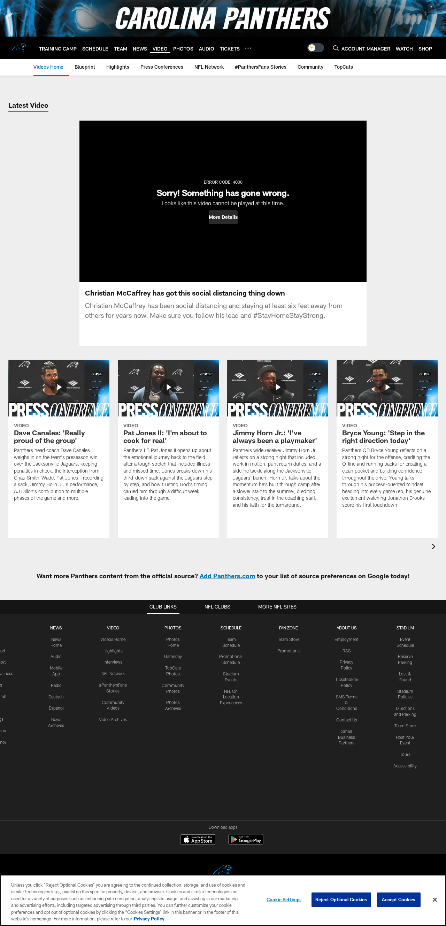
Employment (346, 639)
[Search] (336, 48)
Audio (56, 656)
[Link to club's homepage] (19, 47)
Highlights (113, 650)
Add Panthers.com (227, 576)
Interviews (112, 661)
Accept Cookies (399, 899)
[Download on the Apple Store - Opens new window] (198, 840)
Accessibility (405, 765)
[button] (223, 217)
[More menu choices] (248, 48)
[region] (223, 900)
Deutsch (56, 696)
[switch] (315, 47)
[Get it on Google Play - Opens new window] (246, 842)
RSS (347, 650)
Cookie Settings (284, 899)
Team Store (288, 639)
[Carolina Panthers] (223, 872)
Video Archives (113, 719)
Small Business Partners (346, 737)
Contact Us (346, 719)
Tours (405, 754)
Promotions (288, 650)
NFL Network (113, 673)
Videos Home (112, 639)
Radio (56, 685)
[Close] (435, 900)
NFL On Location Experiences (231, 697)
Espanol (56, 707)
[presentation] (435, 547)
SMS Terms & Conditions (346, 702)
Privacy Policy (149, 918)
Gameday (173, 656)
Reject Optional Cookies (341, 899)
